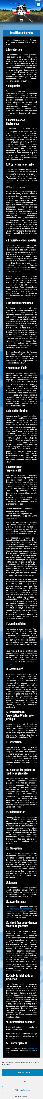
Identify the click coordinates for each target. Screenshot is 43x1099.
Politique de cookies (20, 1096)
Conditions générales (21, 32)
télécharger (32, 1048)
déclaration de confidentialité (22, 909)
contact (24, 1038)
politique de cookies (16, 911)
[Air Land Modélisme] (21, 9)
